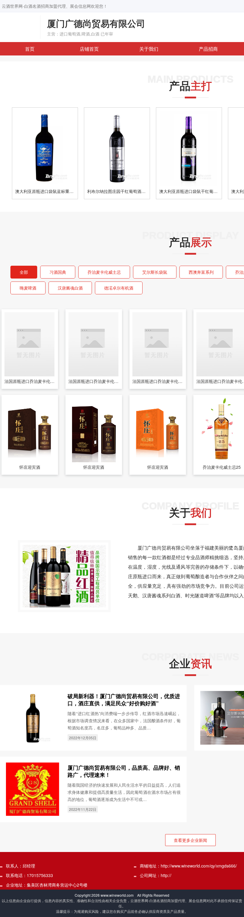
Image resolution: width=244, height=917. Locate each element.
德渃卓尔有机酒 (118, 288)
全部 (24, 272)
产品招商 (208, 48)
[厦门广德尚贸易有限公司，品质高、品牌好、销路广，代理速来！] (33, 788)
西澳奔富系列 (201, 272)
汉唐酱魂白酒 (70, 288)
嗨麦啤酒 (28, 288)
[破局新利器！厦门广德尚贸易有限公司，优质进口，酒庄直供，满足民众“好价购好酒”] (33, 717)
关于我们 (148, 48)
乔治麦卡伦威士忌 (104, 272)
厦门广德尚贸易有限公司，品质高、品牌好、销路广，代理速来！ (124, 771)
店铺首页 (89, 48)
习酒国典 (57, 272)
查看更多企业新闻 (190, 840)
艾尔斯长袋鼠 (154, 272)
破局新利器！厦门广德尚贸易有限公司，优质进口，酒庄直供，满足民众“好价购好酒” (124, 699)
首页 (30, 48)
